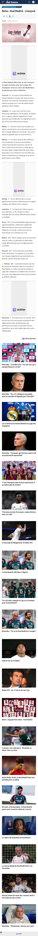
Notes (19, 7)
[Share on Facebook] (6, 16)
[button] (3, 2)
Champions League (8, 7)
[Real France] (12, 2)
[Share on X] (9, 16)
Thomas (4, 21)
